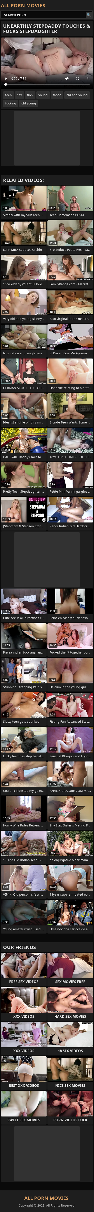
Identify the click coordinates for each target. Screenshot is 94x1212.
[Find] (89, 15)
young (43, 95)
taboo (57, 95)
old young (28, 103)
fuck (30, 95)
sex (19, 95)
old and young (77, 95)
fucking (10, 103)
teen (8, 95)
